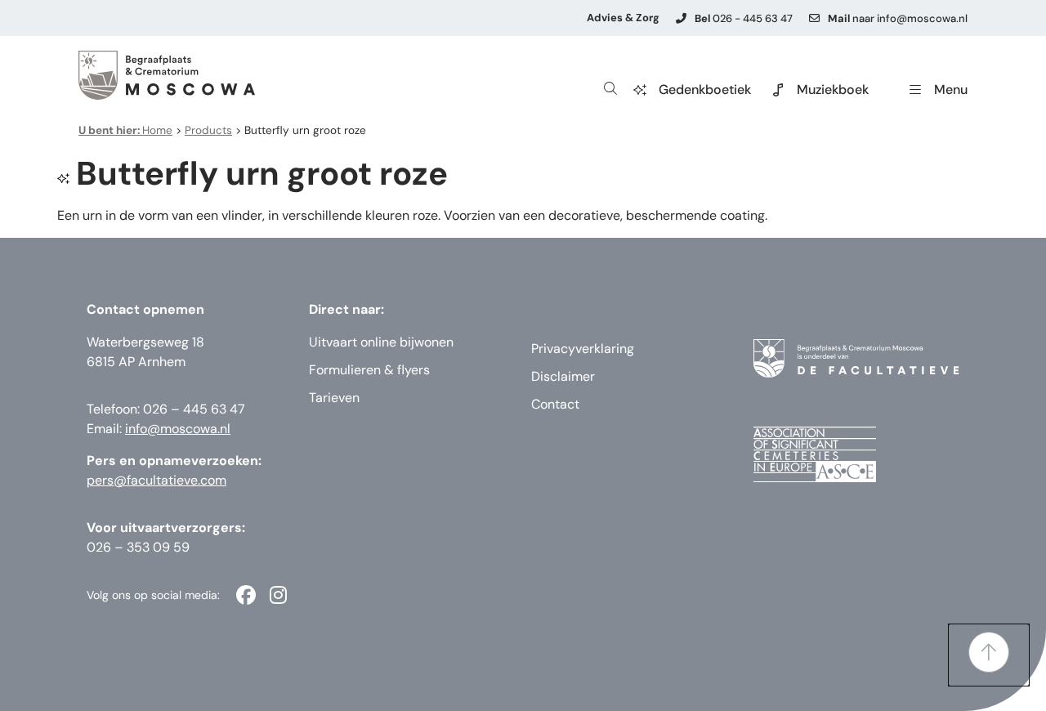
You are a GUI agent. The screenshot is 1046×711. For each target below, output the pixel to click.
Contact (555, 404)
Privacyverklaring (582, 348)
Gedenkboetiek (705, 89)
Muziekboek (833, 89)
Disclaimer (563, 376)
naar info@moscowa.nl (898, 18)
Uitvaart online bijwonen (381, 342)
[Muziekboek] (777, 89)
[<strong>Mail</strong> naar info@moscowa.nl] (814, 18)
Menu (951, 89)
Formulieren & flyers (369, 369)
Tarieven (334, 397)
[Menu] (915, 89)
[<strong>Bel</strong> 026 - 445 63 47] (681, 18)
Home (125, 130)
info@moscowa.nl (177, 428)
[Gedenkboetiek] (639, 89)
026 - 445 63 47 (744, 18)
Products (208, 130)
